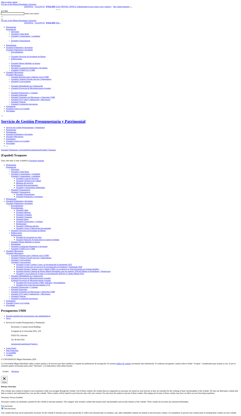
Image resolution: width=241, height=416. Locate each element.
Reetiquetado (21, 224)
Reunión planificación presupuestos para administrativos (28, 316)
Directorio (15, 32)
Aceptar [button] (5, 371)
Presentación (11, 27)
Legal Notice (11, 348)
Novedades (10, 111)
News (8, 318)
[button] (11, 29)
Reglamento (16, 66)
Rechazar (15, 371)
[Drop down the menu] (59, 9)
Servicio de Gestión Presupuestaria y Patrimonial (43, 121)
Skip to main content (9, 2)
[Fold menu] (60, 23)
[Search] (2, 16)
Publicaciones (16, 59)
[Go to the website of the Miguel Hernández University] (18, 4)
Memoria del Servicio (24, 183)
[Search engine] (131, 7)
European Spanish (36, 161)
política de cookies (123, 364)
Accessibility (11, 353)
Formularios (11, 106)
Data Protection (12, 350)
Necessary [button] (5, 397)
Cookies (9, 355)
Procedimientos (17, 52)
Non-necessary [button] (7, 406)
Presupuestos (11, 45)
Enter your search (32, 13)
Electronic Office (66, 7)
